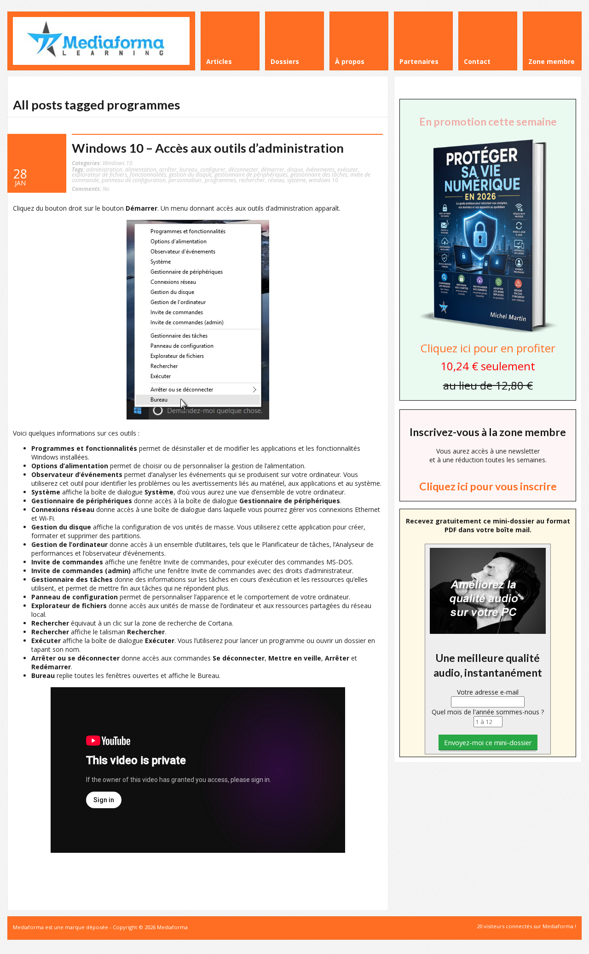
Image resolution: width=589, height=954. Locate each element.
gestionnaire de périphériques (251, 174)
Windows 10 (118, 163)
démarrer (272, 169)
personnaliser (185, 180)
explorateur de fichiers (99, 174)
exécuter (347, 169)
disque (295, 169)
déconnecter (243, 169)
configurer (212, 169)
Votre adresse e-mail (488, 692)
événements (320, 169)
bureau (188, 169)
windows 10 (323, 180)
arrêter (168, 169)
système (296, 180)
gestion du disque (190, 174)
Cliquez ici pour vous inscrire (488, 486)
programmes (220, 180)
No (91, 188)
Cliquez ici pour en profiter (488, 348)
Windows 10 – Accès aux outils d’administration (208, 147)
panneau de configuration (134, 180)
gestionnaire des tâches (318, 174)
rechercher (252, 180)
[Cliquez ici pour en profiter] (487, 332)
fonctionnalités (148, 174)
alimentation (140, 169)
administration (104, 169)
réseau (276, 180)
